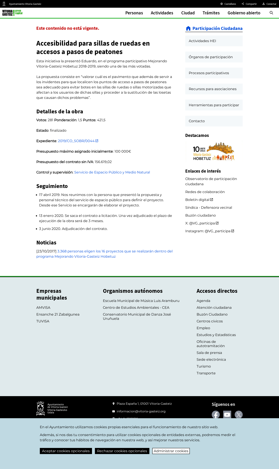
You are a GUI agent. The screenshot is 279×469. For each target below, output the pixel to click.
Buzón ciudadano (200, 215)
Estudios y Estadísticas (216, 335)
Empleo (203, 328)
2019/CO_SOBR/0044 (76, 141)
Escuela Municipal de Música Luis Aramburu (141, 301)
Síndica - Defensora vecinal (208, 207)
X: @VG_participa (200, 223)
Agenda (203, 301)
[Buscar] (271, 12)
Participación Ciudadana (218, 28)
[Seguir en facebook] (216, 415)
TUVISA (42, 321)
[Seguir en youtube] (227, 415)
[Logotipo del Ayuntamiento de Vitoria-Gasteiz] (52, 408)
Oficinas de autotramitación (211, 344)
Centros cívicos (210, 321)
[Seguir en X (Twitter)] (239, 415)
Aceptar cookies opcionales (66, 451)
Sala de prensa (209, 353)
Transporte (206, 373)
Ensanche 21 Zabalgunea (57, 314)
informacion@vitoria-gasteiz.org (141, 411)
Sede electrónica (211, 359)
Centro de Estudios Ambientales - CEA (136, 307)
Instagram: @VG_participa (207, 231)
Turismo (204, 366)
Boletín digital (197, 200)
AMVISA (43, 307)
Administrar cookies (171, 451)
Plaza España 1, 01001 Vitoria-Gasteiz (144, 403)
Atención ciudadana (214, 307)
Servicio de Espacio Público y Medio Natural (112, 172)
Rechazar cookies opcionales (122, 451)
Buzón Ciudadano (212, 314)
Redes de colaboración (205, 192)
